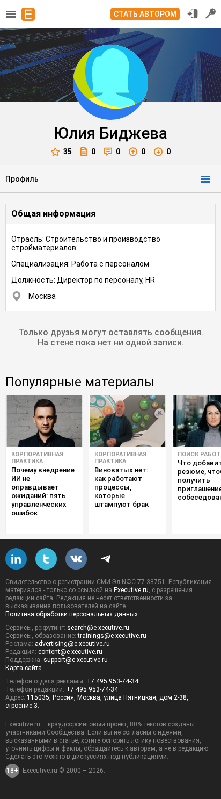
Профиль (22, 179)
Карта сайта (23, 668)
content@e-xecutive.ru (70, 652)
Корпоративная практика (37, 458)
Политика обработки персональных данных (71, 614)
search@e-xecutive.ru (98, 627)
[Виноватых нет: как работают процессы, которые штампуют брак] (127, 421)
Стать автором (145, 14)
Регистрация (210, 13)
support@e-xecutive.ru (75, 660)
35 (67, 151)
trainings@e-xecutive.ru (112, 635)
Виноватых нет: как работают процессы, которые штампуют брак (121, 487)
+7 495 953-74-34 (112, 681)
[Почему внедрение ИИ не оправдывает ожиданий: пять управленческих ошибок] (44, 421)
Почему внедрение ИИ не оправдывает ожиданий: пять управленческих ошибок (43, 491)
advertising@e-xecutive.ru (72, 643)
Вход (192, 13)
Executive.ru (131, 590)
